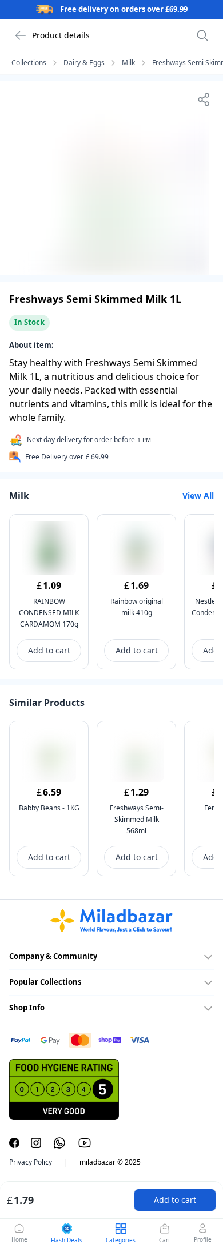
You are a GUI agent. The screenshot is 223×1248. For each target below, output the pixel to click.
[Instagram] (36, 1143)
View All (198, 495)
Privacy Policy (30, 1162)
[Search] (202, 35)
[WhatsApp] (59, 1143)
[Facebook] (14, 1143)
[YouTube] (84, 1143)
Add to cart (175, 1199)
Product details (61, 35)
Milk (128, 62)
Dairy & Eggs (84, 62)
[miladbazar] (111, 921)
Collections (28, 62)
